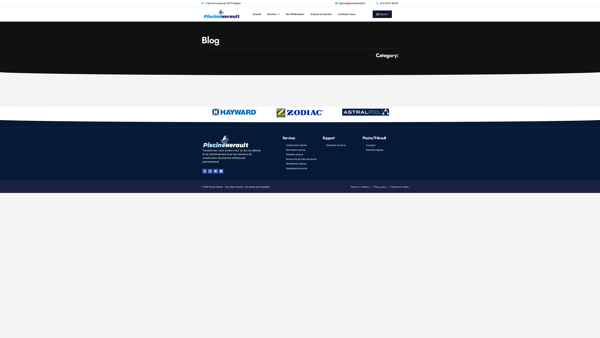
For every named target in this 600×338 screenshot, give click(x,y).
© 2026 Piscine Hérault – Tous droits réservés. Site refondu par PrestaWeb (236, 187)
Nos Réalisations (295, 14)
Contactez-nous (346, 14)
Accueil (257, 14)
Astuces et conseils (321, 14)
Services (272, 14)
